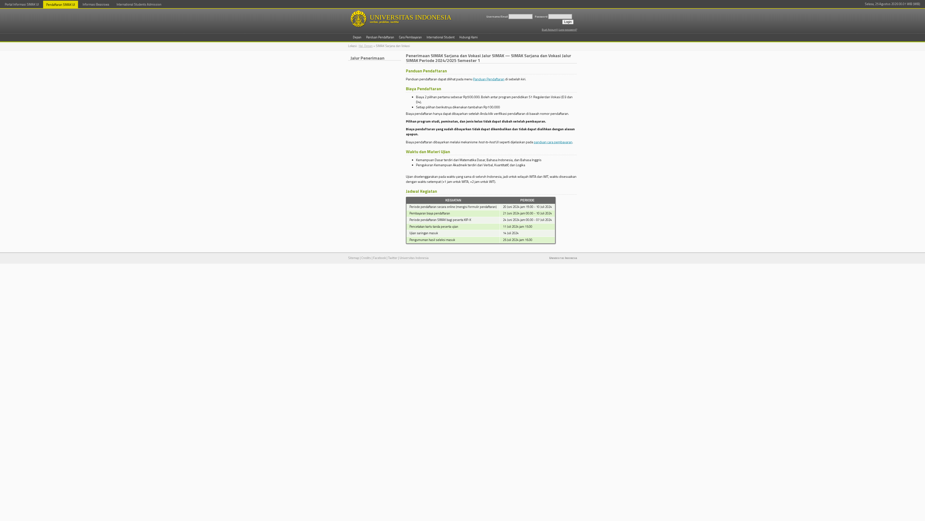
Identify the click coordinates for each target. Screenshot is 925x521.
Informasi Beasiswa (96, 4)
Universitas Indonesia (414, 258)
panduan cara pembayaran (553, 141)
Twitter (392, 258)
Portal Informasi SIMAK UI (22, 4)
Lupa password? (568, 29)
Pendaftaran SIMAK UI (60, 4)
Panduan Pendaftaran (488, 79)
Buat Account (549, 29)
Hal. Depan (366, 46)
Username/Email (497, 16)
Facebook (379, 258)
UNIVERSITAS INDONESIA (410, 19)
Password (541, 16)
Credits (366, 258)
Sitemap (353, 258)
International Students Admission (139, 4)
